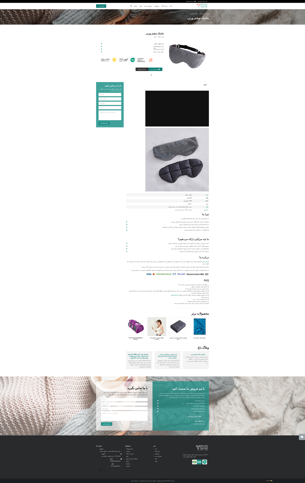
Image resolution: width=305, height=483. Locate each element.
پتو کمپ (128, 466)
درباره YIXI (157, 451)
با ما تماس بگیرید (175, 295)
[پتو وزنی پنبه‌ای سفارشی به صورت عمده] (178, 329)
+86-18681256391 (115, 466)
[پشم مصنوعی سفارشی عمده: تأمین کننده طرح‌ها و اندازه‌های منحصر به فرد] (168, 360)
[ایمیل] (302, 437)
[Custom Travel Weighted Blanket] (135, 329)
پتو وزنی (128, 451)
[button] (131, 6)
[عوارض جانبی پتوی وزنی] (196, 360)
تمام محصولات (129, 449)
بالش (127, 456)
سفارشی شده (158, 456)
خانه (156, 449)
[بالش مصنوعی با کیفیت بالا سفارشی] (156, 329)
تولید (156, 458)
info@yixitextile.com (199, 424)
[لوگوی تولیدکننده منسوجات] (202, 6)
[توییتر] (151, 75)
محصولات (157, 454)
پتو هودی (128, 463)
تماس (156, 461)
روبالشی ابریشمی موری (131, 458)
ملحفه (127, 461)
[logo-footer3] (202, 448)
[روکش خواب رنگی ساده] (199, 329)
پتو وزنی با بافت (130, 454)
